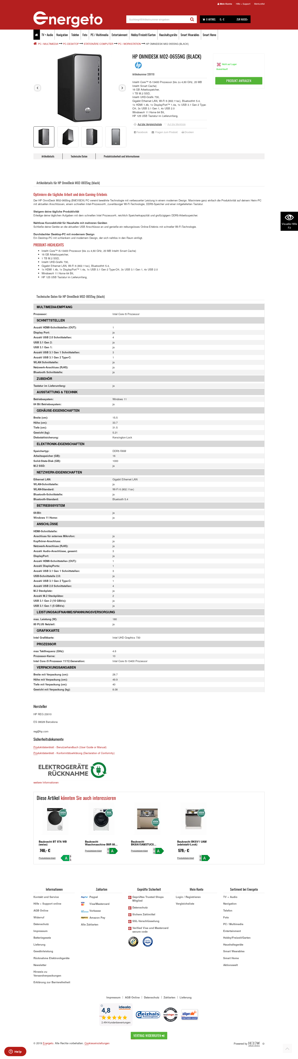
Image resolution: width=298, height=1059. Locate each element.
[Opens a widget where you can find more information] (15, 1052)
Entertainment (120, 34)
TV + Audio (47, 34)
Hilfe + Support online (47, 903)
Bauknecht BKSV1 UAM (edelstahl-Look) (192, 843)
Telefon (75, 34)
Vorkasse (95, 911)
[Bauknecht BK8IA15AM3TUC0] (147, 820)
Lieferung (39, 944)
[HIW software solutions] (254, 1043)
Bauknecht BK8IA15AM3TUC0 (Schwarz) (142, 844)
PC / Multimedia (99, 34)
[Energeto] (79, 19)
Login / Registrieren (188, 897)
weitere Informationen (46, 782)
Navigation (62, 34)
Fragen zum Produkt (166, 132)
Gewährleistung (43, 951)
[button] (37, 88)
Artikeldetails (48, 156)
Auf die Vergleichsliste (150, 124)
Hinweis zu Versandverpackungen (47, 973)
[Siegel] (148, 941)
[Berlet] (35, 43)
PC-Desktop (71, 43)
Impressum (40, 931)
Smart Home (209, 34)
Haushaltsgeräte (168, 34)
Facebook (142, 132)
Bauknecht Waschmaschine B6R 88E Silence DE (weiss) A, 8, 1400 (101, 846)
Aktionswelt (230, 965)
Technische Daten (79, 156)
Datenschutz (41, 924)
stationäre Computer (98, 43)
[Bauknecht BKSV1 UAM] (193, 820)
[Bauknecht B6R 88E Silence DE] (101, 820)
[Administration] (263, 1043)
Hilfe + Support (243, 3)
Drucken (189, 132)
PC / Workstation (129, 43)
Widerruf (38, 917)
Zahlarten (169, 997)
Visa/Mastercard (99, 904)
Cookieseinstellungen (97, 1043)
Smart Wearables (190, 34)
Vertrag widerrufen (147, 1035)
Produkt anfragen (238, 80)
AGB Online (40, 910)
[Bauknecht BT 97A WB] (55, 820)
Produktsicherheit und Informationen (121, 156)
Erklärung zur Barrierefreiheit (51, 982)
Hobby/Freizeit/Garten (143, 34)
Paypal (93, 897)
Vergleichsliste (185, 903)
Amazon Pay (97, 917)
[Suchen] (192, 19)
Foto (85, 34)
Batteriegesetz (42, 937)
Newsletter (39, 965)
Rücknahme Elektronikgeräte (51, 958)
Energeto (48, 1043)
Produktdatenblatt (47, 858)
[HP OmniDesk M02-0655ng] (79, 87)
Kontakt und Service (46, 897)
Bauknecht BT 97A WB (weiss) (53, 843)
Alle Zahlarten (89, 924)
